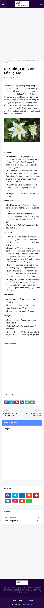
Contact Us (29, 600)
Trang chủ (7, 60)
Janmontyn (28, 604)
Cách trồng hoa (16, 60)
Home (14, 600)
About (21, 600)
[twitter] (15, 495)
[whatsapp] (29, 501)
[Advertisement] (22, 33)
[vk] (8, 501)
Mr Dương (9, 78)
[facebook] (8, 495)
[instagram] (15, 501)
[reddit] (29, 495)
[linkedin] (22, 495)
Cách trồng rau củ (22, 521)
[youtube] (22, 501)
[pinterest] (36, 495)
